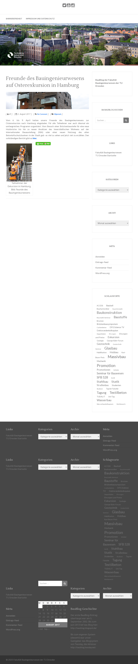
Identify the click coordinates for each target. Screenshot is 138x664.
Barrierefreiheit (14, 19)
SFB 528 (124, 544)
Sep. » (46, 629)
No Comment (42, 114)
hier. (35, 138)
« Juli (40, 629)
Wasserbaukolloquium (105, 404)
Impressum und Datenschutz (40, 19)
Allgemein (57, 114)
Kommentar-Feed (103, 267)
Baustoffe (120, 317)
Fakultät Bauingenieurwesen (108, 152)
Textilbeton (118, 392)
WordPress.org (102, 273)
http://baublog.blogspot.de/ (84, 628)
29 (44, 620)
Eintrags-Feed (101, 262)
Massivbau (117, 356)
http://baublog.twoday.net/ (83, 647)
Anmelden (100, 256)
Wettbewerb (121, 404)
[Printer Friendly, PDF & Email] (43, 143)
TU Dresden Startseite (105, 155)
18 (56, 613)
